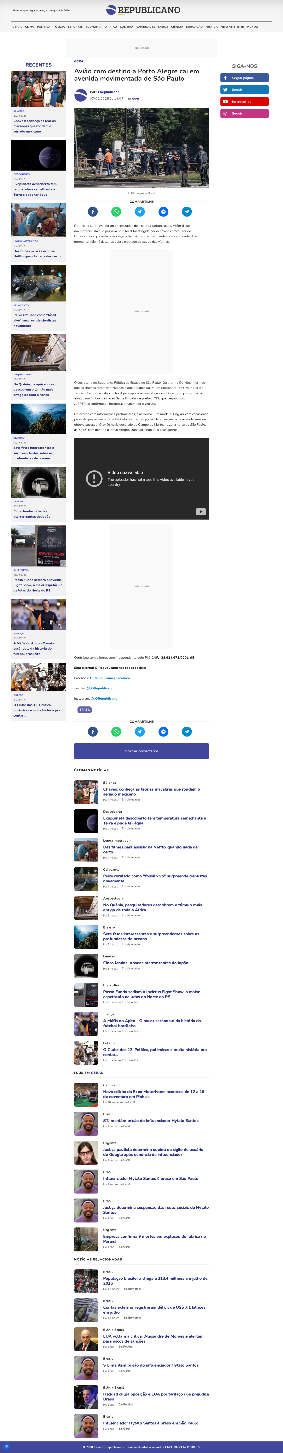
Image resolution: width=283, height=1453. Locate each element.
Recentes (38, 65)
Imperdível (21, 570)
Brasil (108, 1114)
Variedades (145, 27)
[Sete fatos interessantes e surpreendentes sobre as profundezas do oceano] (38, 419)
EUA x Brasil (113, 1330)
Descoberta (21, 174)
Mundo (252, 27)
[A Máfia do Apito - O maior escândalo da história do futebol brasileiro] (38, 614)
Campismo (111, 1085)
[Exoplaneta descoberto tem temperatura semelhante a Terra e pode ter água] (38, 155)
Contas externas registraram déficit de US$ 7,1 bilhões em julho (154, 1309)
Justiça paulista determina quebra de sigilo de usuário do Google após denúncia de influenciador (153, 1152)
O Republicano (107, 92)
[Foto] (86, 792)
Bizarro (19, 438)
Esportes (75, 27)
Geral (17, 27)
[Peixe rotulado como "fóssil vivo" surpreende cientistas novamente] (38, 283)
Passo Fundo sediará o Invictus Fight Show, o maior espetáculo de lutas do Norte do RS (37, 585)
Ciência (177, 27)
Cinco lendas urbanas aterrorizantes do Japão (31, 514)
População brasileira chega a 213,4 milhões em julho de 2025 (155, 1281)
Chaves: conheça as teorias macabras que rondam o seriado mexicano (34, 126)
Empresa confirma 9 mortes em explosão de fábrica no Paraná (154, 1239)
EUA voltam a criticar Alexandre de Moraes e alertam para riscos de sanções (153, 1338)
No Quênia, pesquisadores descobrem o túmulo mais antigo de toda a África (33, 389)
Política (44, 27)
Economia (94, 27)
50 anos (18, 111)
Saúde (163, 27)
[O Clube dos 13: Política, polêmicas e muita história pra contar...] (38, 677)
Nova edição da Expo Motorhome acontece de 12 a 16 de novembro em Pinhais (153, 1094)
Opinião (111, 27)
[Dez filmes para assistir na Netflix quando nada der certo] (38, 220)
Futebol (19, 695)
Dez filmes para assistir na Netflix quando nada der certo (36, 254)
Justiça (212, 27)
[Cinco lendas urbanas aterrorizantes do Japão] (38, 482)
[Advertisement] (141, 312)
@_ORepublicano (100, 688)
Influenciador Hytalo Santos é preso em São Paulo (150, 1178)
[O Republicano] (80, 95)
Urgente (110, 1143)
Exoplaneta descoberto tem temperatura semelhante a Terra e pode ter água (35, 189)
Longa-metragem (25, 241)
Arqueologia (23, 374)
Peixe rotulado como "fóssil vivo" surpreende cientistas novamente (34, 320)
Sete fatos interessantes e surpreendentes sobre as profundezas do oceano (33, 453)
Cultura (126, 27)
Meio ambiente (232, 27)
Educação (194, 27)
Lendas (18, 501)
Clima (29, 27)
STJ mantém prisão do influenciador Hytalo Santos (150, 1120)
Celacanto (21, 305)
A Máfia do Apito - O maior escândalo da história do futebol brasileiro (34, 648)
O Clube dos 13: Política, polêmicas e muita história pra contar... (36, 710)
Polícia (59, 27)
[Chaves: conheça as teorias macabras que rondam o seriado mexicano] (38, 89)
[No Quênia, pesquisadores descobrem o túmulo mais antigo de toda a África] (38, 352)
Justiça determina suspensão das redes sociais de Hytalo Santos (156, 1210)
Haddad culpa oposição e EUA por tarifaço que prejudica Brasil (156, 1396)
